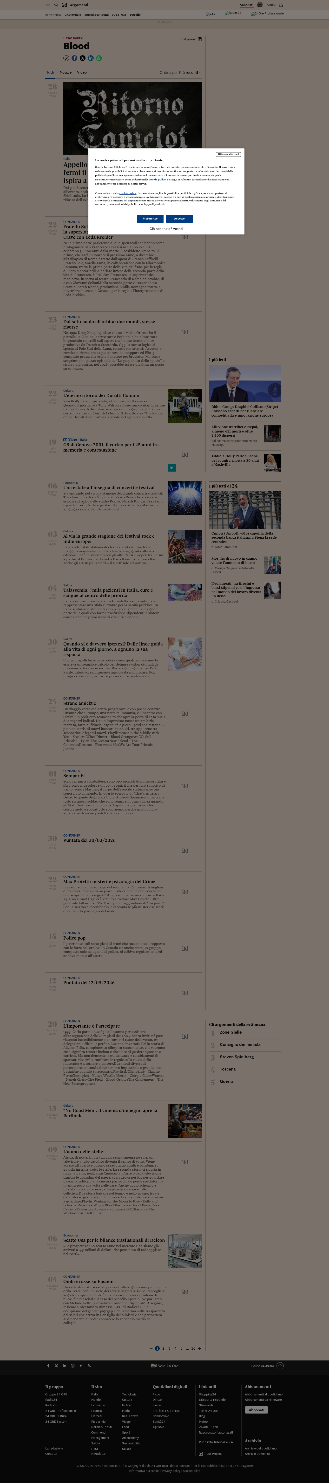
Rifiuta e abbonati (228, 154)
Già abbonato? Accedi (166, 229)
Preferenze (150, 218)
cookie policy (157, 179)
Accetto (179, 218)
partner (219, 193)
